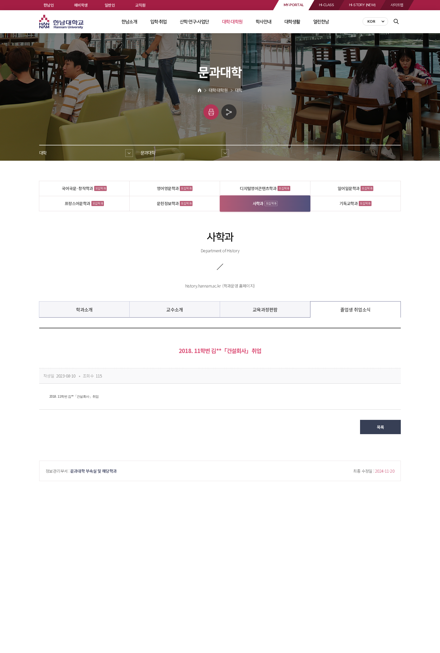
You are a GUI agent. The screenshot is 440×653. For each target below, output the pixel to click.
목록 (380, 427)
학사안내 (263, 22)
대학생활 (292, 22)
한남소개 (129, 22)
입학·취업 (158, 22)
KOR (371, 21)
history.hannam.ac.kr (203, 286)
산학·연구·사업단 (194, 22)
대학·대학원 (232, 22)
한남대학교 (62, 22)
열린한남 (321, 22)
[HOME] (199, 90)
